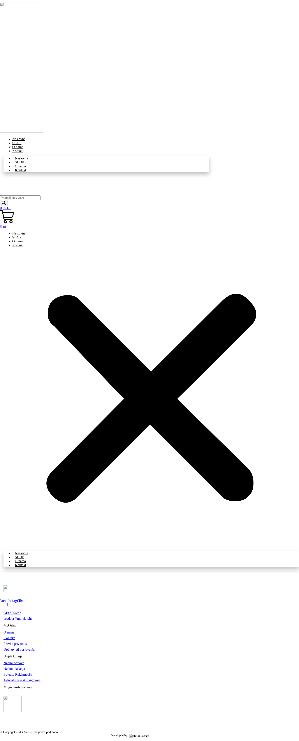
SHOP (19, 162)
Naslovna (21, 158)
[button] (151, 399)
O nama (20, 166)
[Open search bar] (2, 193)
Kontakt (17, 151)
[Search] (3, 203)
